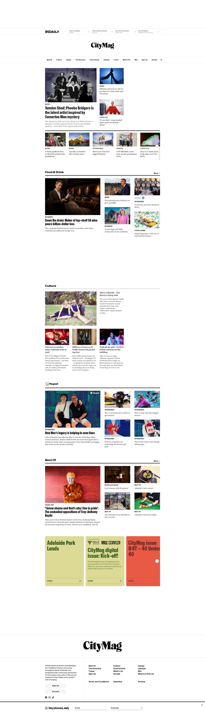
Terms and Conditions (99, 682)
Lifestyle (106, 60)
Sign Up (145, 60)
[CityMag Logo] (102, 46)
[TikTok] (53, 697)
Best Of (49, 60)
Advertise (117, 682)
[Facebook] (46, 697)
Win (136, 60)
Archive (141, 682)
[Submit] (141, 708)
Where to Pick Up (146, 674)
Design (68, 60)
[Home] (56, 31)
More (156, 173)
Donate (154, 60)
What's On (126, 60)
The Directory (80, 60)
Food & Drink (94, 60)
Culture (59, 60)
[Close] (202, 705)
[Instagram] (49, 697)
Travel (116, 60)
